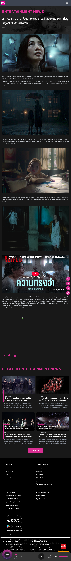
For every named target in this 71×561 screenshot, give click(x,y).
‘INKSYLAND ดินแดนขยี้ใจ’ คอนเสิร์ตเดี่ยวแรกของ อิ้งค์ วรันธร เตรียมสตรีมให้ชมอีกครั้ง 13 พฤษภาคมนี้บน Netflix (53, 435)
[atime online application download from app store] (20, 520)
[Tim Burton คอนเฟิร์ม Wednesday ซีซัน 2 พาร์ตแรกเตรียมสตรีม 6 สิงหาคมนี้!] (18, 385)
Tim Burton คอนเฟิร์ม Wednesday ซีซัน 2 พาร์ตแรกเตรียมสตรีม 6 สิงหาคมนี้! (18, 399)
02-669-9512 (42, 484)
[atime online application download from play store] (20, 526)
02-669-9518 (18, 499)
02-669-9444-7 (42, 475)
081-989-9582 (11, 499)
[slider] (66, 556)
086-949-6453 (42, 499)
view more (35, 450)
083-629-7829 (18, 508)
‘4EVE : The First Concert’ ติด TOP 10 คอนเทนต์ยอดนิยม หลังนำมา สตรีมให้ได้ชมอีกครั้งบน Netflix (18, 435)
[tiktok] (68, 293)
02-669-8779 (11, 508)
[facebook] (9, 356)
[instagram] (68, 279)
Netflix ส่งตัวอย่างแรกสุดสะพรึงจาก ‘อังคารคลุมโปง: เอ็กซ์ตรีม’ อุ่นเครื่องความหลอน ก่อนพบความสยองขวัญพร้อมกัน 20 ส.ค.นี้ (53, 399)
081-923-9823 (48, 484)
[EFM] (3, 3)
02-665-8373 (11, 477)
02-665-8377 (11, 471)
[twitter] (15, 356)
